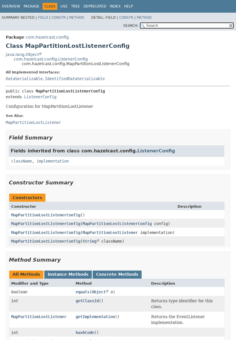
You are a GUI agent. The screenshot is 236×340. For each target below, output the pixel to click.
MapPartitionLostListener (110, 232)
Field (43, 18)
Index (115, 6)
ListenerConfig (40, 97)
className (21, 161)
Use (64, 6)
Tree (75, 6)
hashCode (85, 332)
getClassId (87, 301)
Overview (11, 6)
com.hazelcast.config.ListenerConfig (51, 59)
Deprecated (94, 6)
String (89, 241)
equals (83, 292)
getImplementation (95, 316)
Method (76, 18)
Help (128, 6)
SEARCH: (130, 26)
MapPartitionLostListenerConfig (45, 215)
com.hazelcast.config (47, 37)
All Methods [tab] (26, 274)
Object (99, 292)
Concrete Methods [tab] (117, 274)
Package (31, 6)
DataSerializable (24, 78)
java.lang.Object (22, 54)
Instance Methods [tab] (68, 274)
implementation (53, 161)
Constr (59, 18)
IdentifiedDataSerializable (75, 78)
